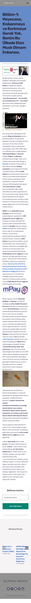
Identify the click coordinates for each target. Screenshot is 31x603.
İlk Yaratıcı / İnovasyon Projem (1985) (8, 549)
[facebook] (11, 588)
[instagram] (19, 588)
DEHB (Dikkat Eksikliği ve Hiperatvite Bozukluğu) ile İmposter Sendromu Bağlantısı (22, 554)
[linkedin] (22, 588)
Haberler (26, 63)
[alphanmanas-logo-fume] (15, 579)
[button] (4, 548)
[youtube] (15, 588)
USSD (4, 229)
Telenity (5, 164)
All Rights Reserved (20, 595)
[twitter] (8, 588)
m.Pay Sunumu (8, 339)
